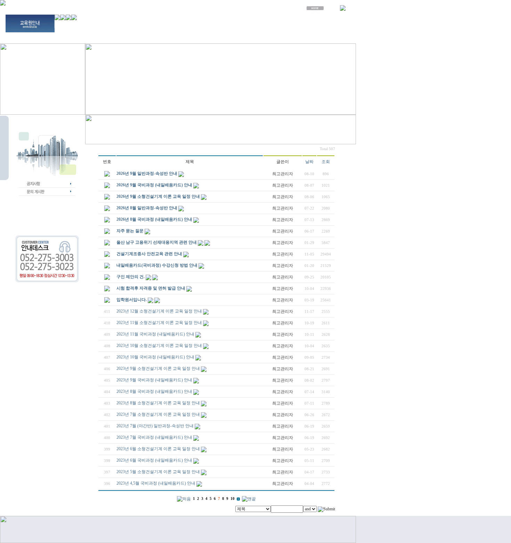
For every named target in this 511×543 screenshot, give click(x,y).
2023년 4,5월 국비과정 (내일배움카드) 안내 (155, 483)
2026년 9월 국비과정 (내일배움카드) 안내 (154, 185)
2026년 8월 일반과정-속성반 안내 (146, 207)
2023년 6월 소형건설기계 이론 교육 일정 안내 (158, 448)
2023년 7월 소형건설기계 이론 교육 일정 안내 (158, 414)
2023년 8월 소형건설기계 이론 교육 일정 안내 (158, 402)
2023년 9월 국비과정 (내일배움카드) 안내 (154, 380)
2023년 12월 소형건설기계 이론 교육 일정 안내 (159, 311)
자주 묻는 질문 (130, 230)
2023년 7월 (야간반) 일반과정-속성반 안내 (155, 425)
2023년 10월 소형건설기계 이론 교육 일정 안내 (159, 345)
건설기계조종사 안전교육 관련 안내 (149, 253)
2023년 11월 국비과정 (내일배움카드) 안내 (155, 334)
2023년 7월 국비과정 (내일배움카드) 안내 (154, 437)
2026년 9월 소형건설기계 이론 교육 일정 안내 (158, 196)
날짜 (309, 161)
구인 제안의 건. (130, 276)
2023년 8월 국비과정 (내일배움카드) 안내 (154, 391)
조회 (326, 161)
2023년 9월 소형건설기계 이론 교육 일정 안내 (158, 368)
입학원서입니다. (131, 299)
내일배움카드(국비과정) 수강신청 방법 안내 (156, 265)
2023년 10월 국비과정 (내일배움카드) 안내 (155, 357)
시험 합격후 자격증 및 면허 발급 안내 (150, 288)
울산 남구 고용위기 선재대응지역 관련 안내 (156, 242)
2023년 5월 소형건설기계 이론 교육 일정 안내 (158, 471)
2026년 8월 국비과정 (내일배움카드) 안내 (154, 219)
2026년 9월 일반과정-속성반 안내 (146, 173)
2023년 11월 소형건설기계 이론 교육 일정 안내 (159, 322)
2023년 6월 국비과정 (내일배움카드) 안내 (154, 460)
